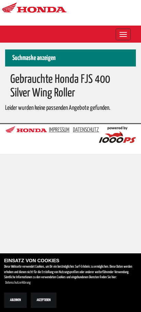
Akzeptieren (44, 300)
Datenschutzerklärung (17, 282)
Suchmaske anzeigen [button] (34, 58)
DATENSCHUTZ (86, 130)
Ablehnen (15, 300)
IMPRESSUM (59, 130)
